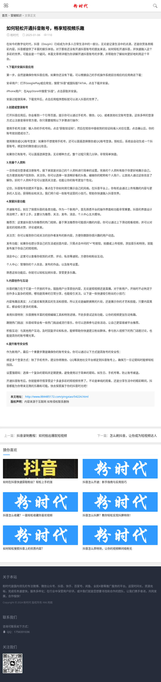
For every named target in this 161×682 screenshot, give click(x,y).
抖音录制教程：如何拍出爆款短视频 (42, 435)
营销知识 (16, 15)
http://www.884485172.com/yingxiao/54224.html (57, 396)
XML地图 (48, 602)
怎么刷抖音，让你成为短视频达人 (133, 435)
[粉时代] (80, 8)
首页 (4, 15)
